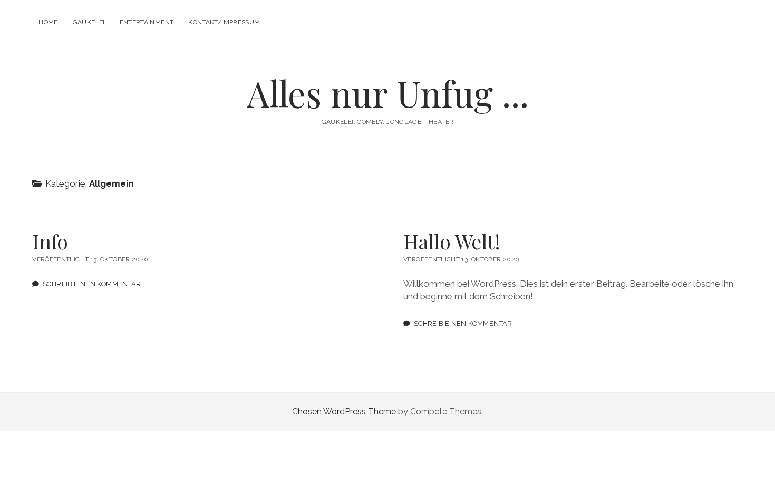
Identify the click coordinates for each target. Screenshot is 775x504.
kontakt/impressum (224, 22)
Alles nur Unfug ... (388, 93)
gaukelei (89, 22)
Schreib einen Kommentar (92, 284)
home (47, 22)
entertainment (147, 22)
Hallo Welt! (451, 241)
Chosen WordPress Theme (344, 411)
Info (50, 241)
